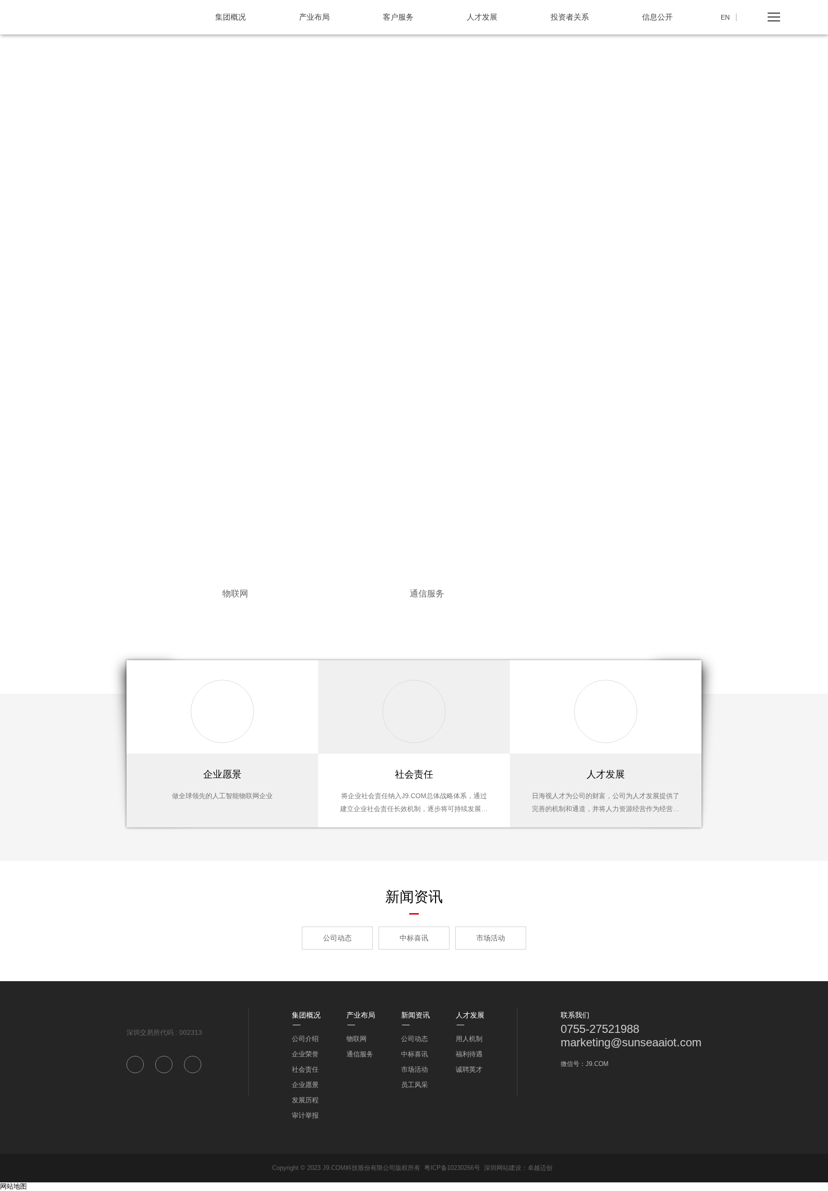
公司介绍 (305, 1038)
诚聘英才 (469, 1069)
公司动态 (337, 938)
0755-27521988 (600, 1028)
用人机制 (469, 1038)
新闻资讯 (415, 1015)
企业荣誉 (305, 1054)
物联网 (356, 1038)
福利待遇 (469, 1054)
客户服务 (398, 17)
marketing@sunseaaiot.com (631, 1042)
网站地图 (13, 1186)
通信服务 (359, 1054)
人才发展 (482, 17)
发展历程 (305, 1100)
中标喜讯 (414, 938)
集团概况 (230, 17)
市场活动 (490, 938)
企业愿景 (305, 1084)
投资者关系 (570, 17)
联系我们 (575, 1015)
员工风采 (414, 1084)
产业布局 (314, 17)
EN (725, 17)
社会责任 (305, 1069)
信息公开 (657, 17)
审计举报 (305, 1115)
